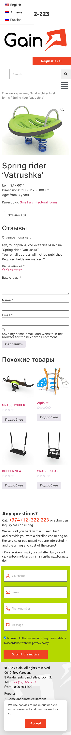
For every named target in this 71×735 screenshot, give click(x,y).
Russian (15, 20)
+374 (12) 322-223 (29, 519)
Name (7, 300)
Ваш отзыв (11, 277)
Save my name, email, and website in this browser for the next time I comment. (32, 335)
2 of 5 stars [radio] (7, 269)
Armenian (16, 12)
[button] (62, 109)
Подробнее (14, 419)
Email (7, 315)
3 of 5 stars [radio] (11, 269)
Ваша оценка (13, 266)
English (15, 5)
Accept (35, 723)
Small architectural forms (38, 202)
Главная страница (15, 93)
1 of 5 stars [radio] (3, 269)
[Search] (66, 74)
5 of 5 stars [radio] (20, 269)
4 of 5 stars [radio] (16, 269)
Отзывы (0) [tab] (16, 215)
